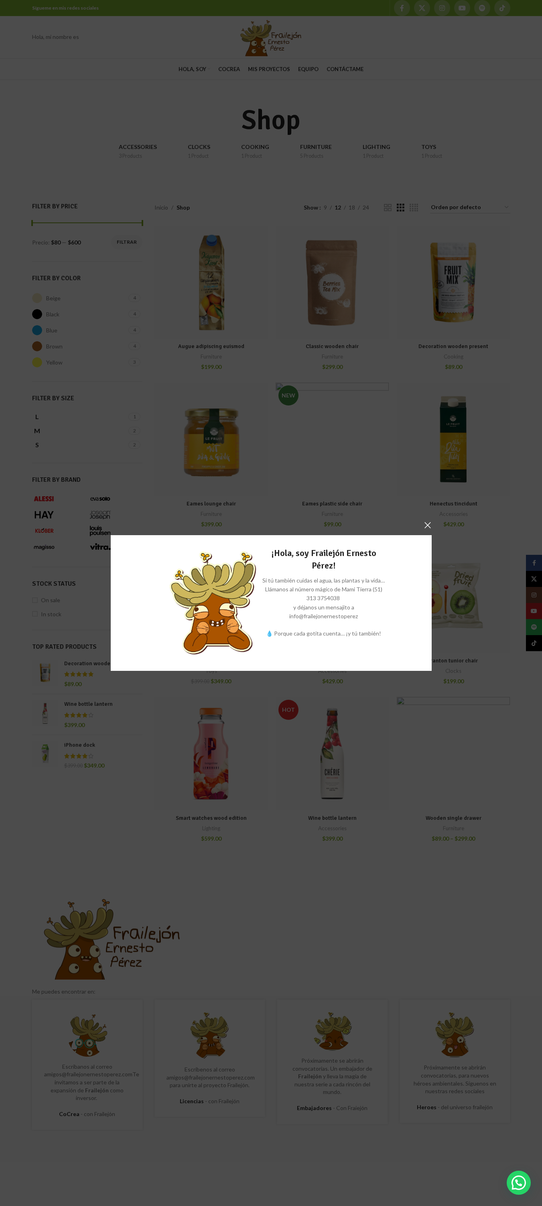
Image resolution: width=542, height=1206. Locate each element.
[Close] (428, 525)
